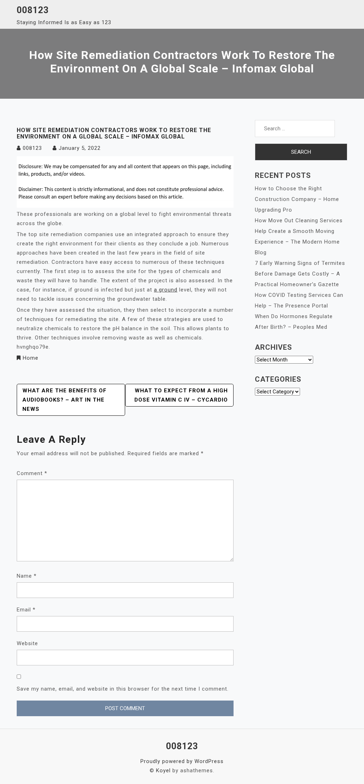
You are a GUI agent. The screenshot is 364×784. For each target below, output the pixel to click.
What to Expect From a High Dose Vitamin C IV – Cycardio (181, 395)
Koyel (163, 770)
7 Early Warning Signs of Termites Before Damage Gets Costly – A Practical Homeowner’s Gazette (300, 274)
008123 (33, 10)
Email (26, 609)
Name (27, 576)
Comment (32, 473)
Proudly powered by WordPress (182, 761)
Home (30, 358)
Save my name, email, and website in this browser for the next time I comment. (123, 689)
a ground (165, 290)
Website (27, 643)
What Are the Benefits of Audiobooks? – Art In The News (64, 399)
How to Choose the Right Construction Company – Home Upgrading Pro (297, 199)
